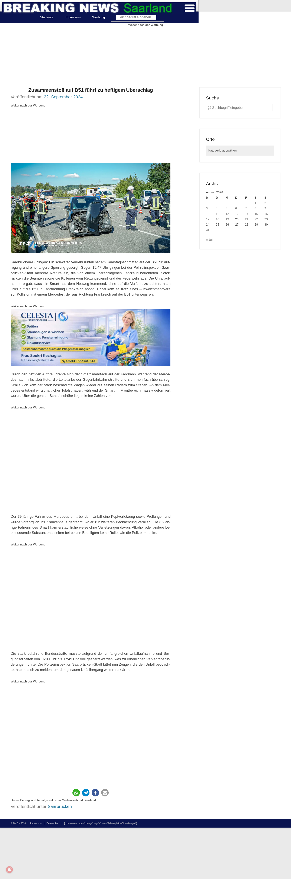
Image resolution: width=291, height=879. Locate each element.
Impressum (73, 17)
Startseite (46, 17)
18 (217, 219)
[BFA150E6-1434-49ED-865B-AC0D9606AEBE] (90, 337)
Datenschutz (53, 823)
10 (207, 214)
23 (266, 219)
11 (217, 214)
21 (246, 219)
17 (207, 219)
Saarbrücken (60, 806)
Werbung (98, 17)
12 (227, 214)
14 (246, 214)
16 (266, 214)
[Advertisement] (145, 57)
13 (237, 214)
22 (256, 219)
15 (256, 214)
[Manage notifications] (9, 869)
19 (227, 219)
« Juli (209, 239)
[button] (76, 792)
